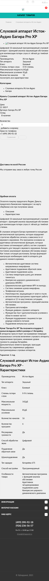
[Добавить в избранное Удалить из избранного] (23, 137)
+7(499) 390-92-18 (3, 9)
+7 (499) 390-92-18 (8, 134)
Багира (8, 91)
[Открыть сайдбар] (3, 2)
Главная (8, 22)
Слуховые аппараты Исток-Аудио (28, 22)
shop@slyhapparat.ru (24, 534)
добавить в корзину (9, 128)
